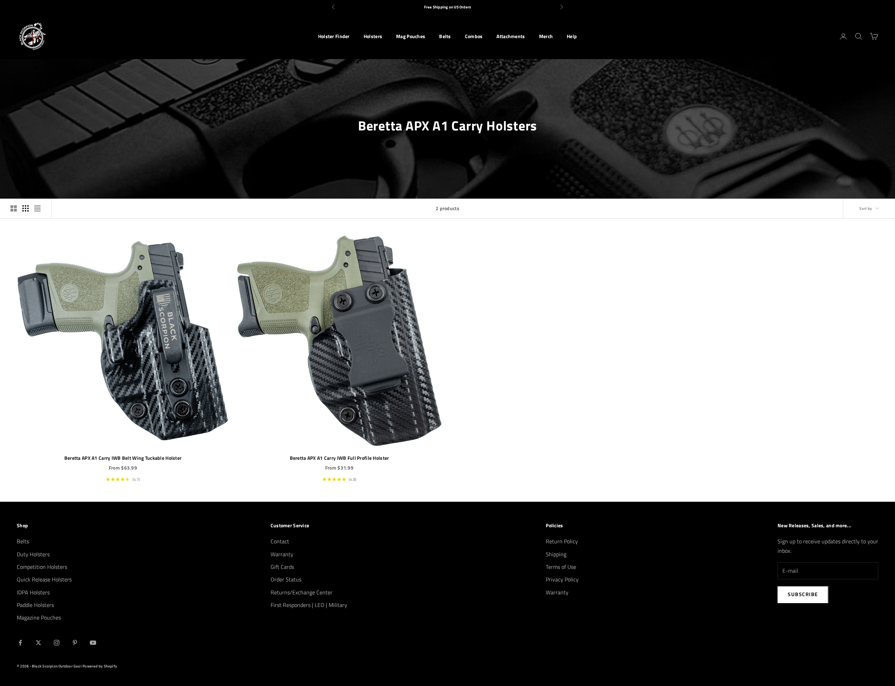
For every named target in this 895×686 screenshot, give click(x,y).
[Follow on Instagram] (56, 642)
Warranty (282, 554)
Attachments (510, 36)
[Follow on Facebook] (20, 642)
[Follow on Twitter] (38, 642)
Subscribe (803, 594)
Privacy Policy (562, 579)
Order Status (286, 579)
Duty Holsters (33, 554)
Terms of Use (561, 567)
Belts (445, 36)
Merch (546, 36)
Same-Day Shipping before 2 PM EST (447, 7)
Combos (474, 36)
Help (572, 36)
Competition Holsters (42, 567)
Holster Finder (334, 36)
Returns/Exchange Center (301, 592)
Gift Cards (282, 567)
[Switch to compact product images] (37, 208)
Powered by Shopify (100, 666)
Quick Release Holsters (44, 579)
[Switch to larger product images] (13, 208)
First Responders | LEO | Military (309, 605)
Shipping (556, 554)
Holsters (373, 36)
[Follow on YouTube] (93, 642)
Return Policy (562, 541)
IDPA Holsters (33, 592)
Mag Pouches (410, 36)
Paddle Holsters (35, 605)
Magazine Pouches (39, 617)
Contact (280, 541)
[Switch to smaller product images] (25, 208)
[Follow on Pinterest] (74, 642)
